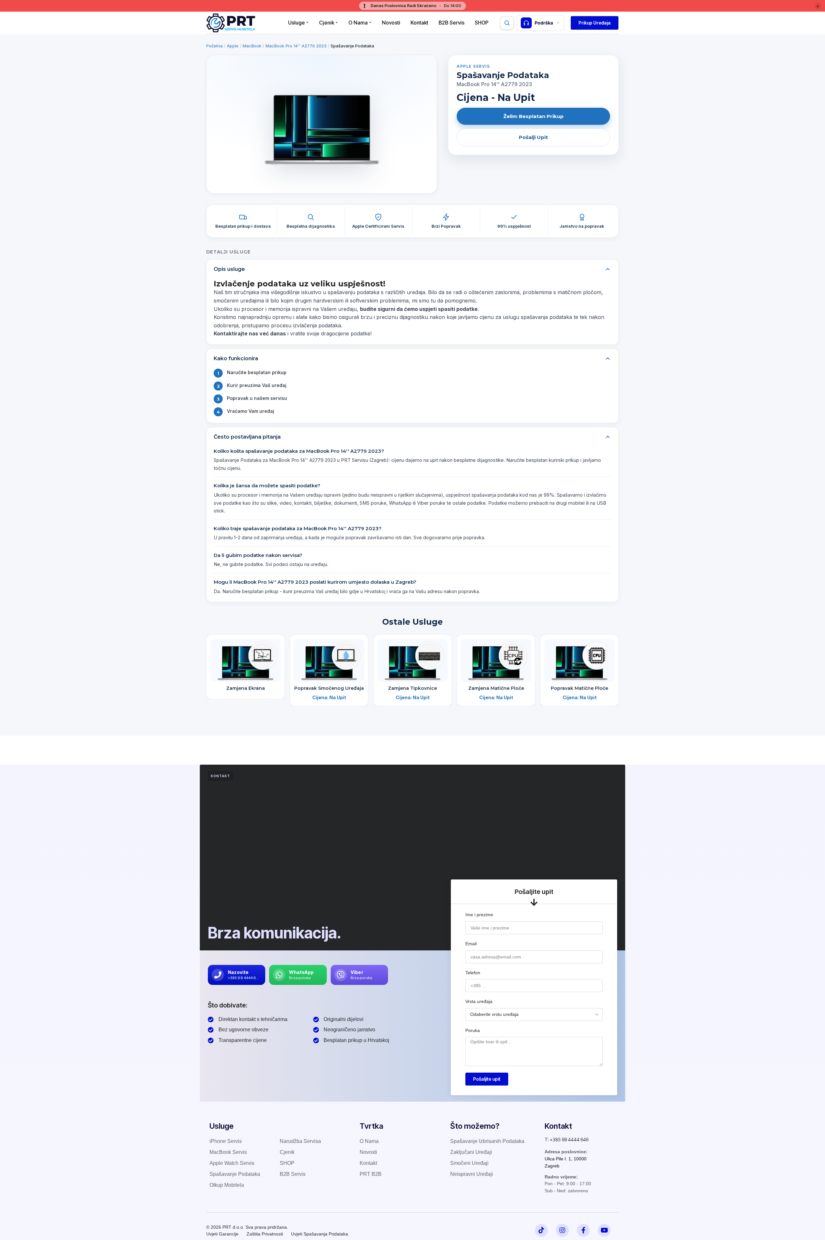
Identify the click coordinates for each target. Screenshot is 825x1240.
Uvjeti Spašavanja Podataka (319, 1233)
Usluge (296, 22)
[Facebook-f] (583, 1230)
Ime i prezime (479, 914)
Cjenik (326, 22)
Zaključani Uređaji (471, 1152)
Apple (232, 45)
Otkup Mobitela (226, 1185)
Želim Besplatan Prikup (533, 116)
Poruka (472, 1030)
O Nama (358, 22)
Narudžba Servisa (300, 1141)
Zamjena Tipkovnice (412, 688)
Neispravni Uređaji (471, 1174)
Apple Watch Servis (231, 1163)
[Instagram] (562, 1230)
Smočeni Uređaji (469, 1163)
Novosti (391, 22)
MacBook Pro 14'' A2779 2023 (296, 45)
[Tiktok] (541, 1230)
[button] (594, 23)
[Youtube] (604, 1230)
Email (471, 943)
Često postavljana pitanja (247, 437)
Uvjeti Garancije (222, 1233)
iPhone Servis (225, 1141)
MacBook (252, 45)
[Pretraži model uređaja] (507, 23)
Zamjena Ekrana (245, 688)
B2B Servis (451, 22)
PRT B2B (371, 1174)
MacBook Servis (228, 1152)
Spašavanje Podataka (234, 1174)
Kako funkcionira (236, 358)
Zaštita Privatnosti (265, 1233)
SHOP (287, 1163)
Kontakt (419, 22)
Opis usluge (229, 269)
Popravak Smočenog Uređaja (329, 688)
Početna (214, 45)
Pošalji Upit (533, 137)
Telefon (472, 972)
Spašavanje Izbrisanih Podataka (487, 1141)
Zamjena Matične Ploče (496, 688)
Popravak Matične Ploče (579, 688)
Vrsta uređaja (478, 1001)
